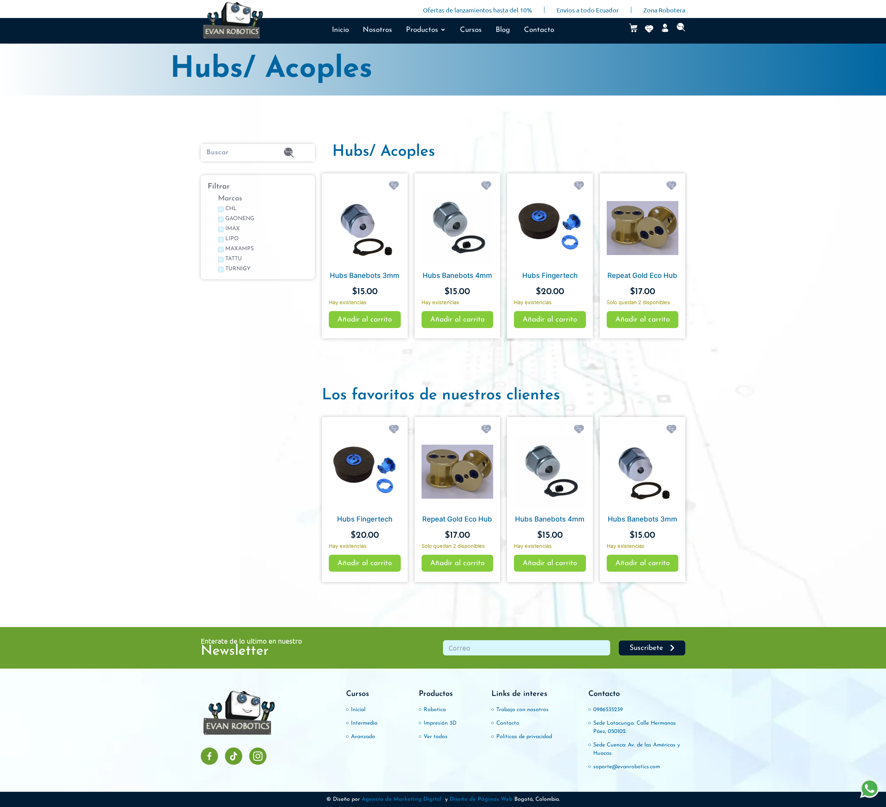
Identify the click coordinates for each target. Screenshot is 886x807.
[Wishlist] (649, 29)
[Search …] (681, 29)
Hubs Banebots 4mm (457, 275)
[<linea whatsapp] (869, 789)
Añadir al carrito (364, 319)
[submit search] (289, 152)
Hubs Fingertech (550, 275)
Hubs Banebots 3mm (364, 275)
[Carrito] (633, 28)
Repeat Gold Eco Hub (642, 275)
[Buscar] (230, 153)
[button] (426, 30)
